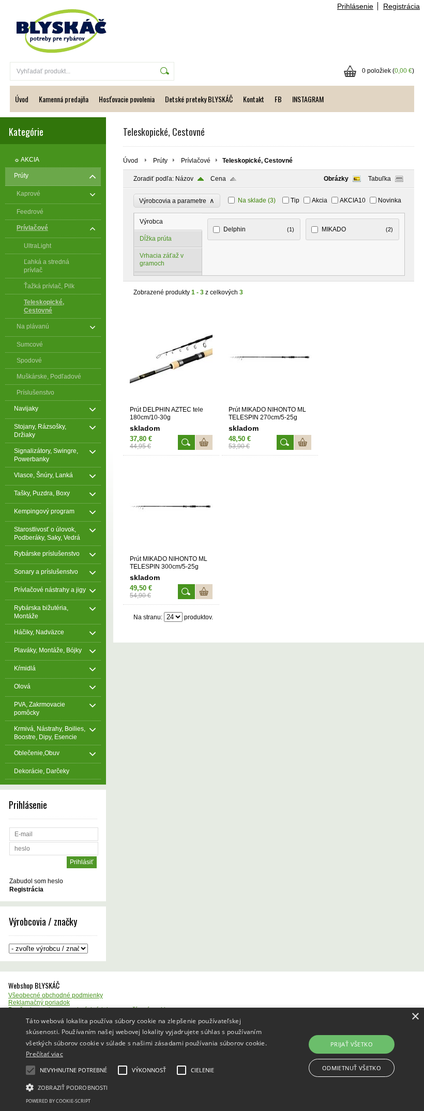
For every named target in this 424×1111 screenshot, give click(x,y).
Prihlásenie (355, 6)
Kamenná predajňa (63, 98)
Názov (184, 178)
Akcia (319, 200)
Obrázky (336, 178)
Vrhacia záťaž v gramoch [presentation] (162, 259)
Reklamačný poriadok (39, 1002)
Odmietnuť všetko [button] (351, 1068)
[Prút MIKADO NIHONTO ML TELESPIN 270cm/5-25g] (270, 401)
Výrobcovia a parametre (177, 201)
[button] (147, 1086)
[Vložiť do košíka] (204, 442)
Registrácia (401, 6)
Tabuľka (379, 178)
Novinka (389, 200)
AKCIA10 (353, 200)
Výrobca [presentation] (151, 221)
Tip (295, 200)
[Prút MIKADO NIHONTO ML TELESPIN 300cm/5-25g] (171, 550)
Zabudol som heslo (36, 881)
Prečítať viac (44, 1054)
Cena (218, 178)
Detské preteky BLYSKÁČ (199, 98)
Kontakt (253, 98)
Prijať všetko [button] (351, 1044)
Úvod (21, 98)
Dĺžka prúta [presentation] (156, 238)
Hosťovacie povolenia (127, 98)
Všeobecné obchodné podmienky (55, 995)
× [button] (415, 1017)
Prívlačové (195, 160)
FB (278, 98)
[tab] (168, 221)
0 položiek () (388, 70)
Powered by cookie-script (58, 1101)
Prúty (160, 160)
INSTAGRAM (308, 98)
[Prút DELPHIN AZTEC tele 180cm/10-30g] (171, 401)
